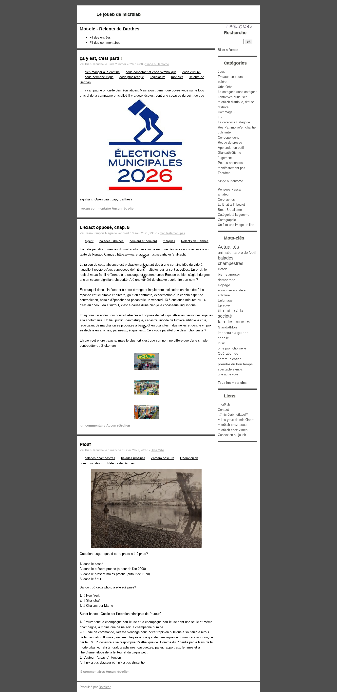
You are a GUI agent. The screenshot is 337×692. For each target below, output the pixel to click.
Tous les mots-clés (232, 383)
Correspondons (228, 137)
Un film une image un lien (236, 225)
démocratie (226, 280)
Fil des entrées (100, 37)
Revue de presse (230, 142)
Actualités (228, 247)
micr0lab (224, 404)
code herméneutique (99, 77)
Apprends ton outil (231, 148)
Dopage (224, 285)
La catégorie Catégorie (234, 122)
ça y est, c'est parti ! (101, 58)
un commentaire (92, 425)
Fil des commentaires (105, 42)
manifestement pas (172, 233)
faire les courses (234, 321)
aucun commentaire (95, 208)
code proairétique (131, 77)
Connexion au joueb (232, 435)
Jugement (225, 158)
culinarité (224, 132)
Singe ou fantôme (157, 64)
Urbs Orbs (157, 450)
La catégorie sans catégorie (237, 92)
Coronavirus (226, 199)
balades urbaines (111, 241)
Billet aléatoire (228, 50)
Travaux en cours (230, 77)
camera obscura (162, 458)
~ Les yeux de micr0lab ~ (236, 420)
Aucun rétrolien (123, 208)
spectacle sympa (230, 369)
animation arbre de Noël (237, 252)
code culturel (191, 72)
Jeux (221, 71)
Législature (157, 77)
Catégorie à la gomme (233, 214)
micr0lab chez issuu (232, 425)
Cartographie (227, 220)
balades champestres (100, 458)
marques (169, 241)
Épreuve (224, 305)
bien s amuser (229, 274)
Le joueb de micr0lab (118, 14)
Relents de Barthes (194, 241)
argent (89, 241)
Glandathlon (227, 327)
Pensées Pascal (229, 189)
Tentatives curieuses (232, 97)
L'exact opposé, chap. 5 (105, 227)
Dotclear (105, 687)
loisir (221, 343)
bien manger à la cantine (102, 72)
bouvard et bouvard (143, 241)
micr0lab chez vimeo (232, 430)
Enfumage (225, 300)
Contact (223, 409)
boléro (222, 82)
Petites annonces (230, 163)
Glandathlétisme (229, 152)
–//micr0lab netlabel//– (233, 414)
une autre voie (228, 374)
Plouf (85, 444)
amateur (223, 194)
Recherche (235, 32)
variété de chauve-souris (158, 279)
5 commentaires (92, 671)
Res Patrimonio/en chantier (237, 127)
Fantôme (224, 173)
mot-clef (177, 77)
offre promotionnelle (232, 348)
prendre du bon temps (235, 364)
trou (220, 117)
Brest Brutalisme (230, 210)
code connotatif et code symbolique (151, 72)
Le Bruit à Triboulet (231, 204)
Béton (222, 269)
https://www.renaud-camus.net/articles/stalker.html (153, 254)
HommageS (226, 112)
